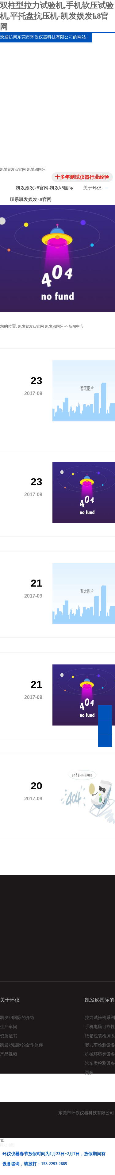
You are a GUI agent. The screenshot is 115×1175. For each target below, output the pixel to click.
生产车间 (8, 1026)
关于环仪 (92, 187)
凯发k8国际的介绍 (17, 1017)
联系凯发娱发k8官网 (31, 199)
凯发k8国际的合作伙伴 (21, 1045)
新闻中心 (76, 326)
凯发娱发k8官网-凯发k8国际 (22, 169)
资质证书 (8, 1036)
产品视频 (8, 1054)
